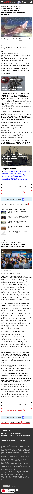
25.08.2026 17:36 (5, 240)
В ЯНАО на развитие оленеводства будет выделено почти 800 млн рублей (18, 232)
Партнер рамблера (15, 486)
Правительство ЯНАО (7, 270)
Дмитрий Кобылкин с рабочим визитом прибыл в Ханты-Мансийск (17, 222)
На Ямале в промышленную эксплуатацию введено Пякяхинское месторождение (18, 217)
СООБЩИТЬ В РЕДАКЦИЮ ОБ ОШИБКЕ (13, 440)
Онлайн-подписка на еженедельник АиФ (15, 435)
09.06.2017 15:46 (5, 6)
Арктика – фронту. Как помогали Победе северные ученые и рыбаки (14, 156)
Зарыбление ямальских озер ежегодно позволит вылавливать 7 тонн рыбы (16, 172)
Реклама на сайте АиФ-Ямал (11, 433)
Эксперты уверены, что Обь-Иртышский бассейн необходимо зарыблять (16, 175)
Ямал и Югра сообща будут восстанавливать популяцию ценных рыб (16, 179)
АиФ (20, 40)
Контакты (4, 438)
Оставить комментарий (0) (16, 192)
